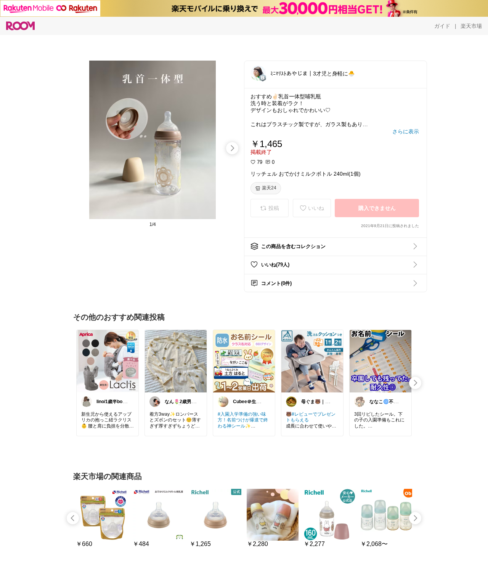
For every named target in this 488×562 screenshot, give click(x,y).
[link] (107, 361)
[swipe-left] (73, 518)
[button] (258, 73)
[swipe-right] (232, 148)
